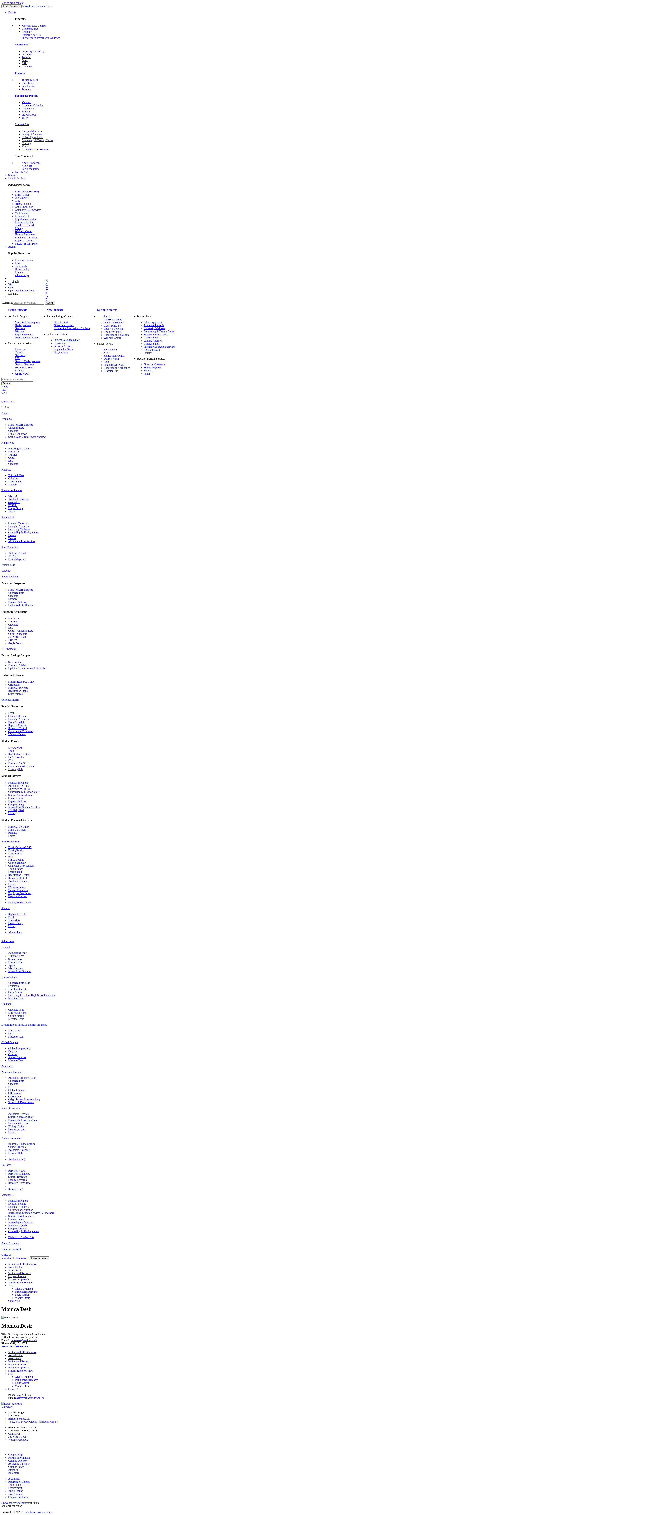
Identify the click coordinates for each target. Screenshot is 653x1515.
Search (6, 383)
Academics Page (17, 1159)
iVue (17, 200)
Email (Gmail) (22, 194)
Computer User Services (28, 209)
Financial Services (63, 346)
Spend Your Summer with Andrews (41, 37)
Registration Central (25, 219)
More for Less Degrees (34, 25)
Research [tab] (6, 1164)
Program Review (17, 1276)
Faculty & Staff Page (26, 243)
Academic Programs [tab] (12, 1072)
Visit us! (26, 102)
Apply (15, 281)
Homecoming (22, 269)
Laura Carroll (22, 1294)
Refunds (148, 370)
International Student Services (159, 346)
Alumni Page (22, 275)
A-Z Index (14, 1478)
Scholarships (28, 86)
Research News (16, 1170)
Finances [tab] (6, 469)
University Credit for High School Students (31, 995)
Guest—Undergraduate (27, 361)
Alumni (12, 246)
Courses (12, 1054)
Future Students (17, 309)
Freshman (27, 54)
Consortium (14, 1096)
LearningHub (22, 216)
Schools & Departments (21, 1102)
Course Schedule (24, 206)
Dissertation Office (18, 1123)
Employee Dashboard (26, 237)
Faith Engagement (153, 322)
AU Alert (27, 165)
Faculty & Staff (16, 178)
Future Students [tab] (9, 576)
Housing (26, 143)
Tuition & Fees (30, 79)
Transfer (26, 57)
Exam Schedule (112, 325)
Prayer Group (29, 114)
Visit (10, 284)
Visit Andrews (15, 1494)
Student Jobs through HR (21, 1215)
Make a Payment (153, 367)
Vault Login (14, 1484)
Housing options (17, 1203)
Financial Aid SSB (114, 364)
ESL (24, 63)
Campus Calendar (17, 1228)
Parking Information (19, 1457)
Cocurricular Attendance (117, 367)
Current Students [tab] (10, 699)
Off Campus (14, 1093)
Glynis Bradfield (24, 1288)
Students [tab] (6, 570)
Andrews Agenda (31, 162)
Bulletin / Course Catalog (21, 1143)
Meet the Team (16, 998)
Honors (26, 146)
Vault (106, 352)
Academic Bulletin (25, 225)
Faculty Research (17, 1179)
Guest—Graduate (24, 364)
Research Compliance (20, 1182)
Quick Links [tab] (8, 401)
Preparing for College (33, 51)
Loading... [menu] (13, 293)
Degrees (12, 1051)
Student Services (17, 1057)
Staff (10, 1285)
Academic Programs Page (22, 1077)
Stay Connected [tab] (9, 547)
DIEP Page (14, 1030)
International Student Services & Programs (31, 1212)
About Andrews (10, 1243)
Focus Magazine (30, 168)
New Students (55, 309)
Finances (20, 73)
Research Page (16, 1189)
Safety (25, 117)
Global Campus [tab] (9, 1042)
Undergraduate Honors (27, 337)
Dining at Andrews (32, 134)
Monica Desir (22, 1297)
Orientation (60, 343)
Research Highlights (19, 1173)
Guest (25, 60)
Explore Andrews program (22, 1120)
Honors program (17, 1129)
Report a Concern (24, 240)
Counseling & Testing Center (37, 140)
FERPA (26, 111)
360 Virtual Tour (24, 367)
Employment (15, 1487)
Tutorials (26, 89)
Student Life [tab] (8, 517)
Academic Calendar (32, 105)
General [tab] (5, 947)
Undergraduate (30, 28)
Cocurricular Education (116, 334)
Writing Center (16, 1126)
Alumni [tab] (5, 908)
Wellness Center (23, 231)
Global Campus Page (19, 1048)
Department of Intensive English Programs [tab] (24, 1024)
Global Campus (16, 1090)
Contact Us (14, 1300)
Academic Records (154, 325)
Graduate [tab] (6, 1003)
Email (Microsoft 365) (27, 191)
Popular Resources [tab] (11, 1138)
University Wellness (32, 137)
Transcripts (21, 266)
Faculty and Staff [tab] (10, 841)
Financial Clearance (154, 364)
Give (10, 287)
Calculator (27, 83)
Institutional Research (19, 1273)
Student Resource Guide (67, 339)
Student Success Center (156, 334)
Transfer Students (17, 988)
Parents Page (22, 172)
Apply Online (15, 1490)
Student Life (22, 124)
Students (12, 175)
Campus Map (15, 1454)
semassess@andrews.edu (24, 1340)
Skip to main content (12, 2)
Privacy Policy (44, 1512)
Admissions (21, 44)
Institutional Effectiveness (22, 1264)
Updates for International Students (72, 328)
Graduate (27, 31)
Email (18, 263)
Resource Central (24, 222)
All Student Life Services (35, 149)
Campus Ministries (32, 131)
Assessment (14, 1270)
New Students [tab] (8, 648)
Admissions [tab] (7, 442)
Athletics (13, 1469)
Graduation (28, 108)
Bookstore (13, 1472)
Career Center (151, 337)
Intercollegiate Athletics (20, 1222)
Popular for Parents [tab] (11, 490)
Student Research (17, 1176)
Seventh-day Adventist (15, 1502)
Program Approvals (18, 1279)
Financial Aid (15, 962)
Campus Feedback (18, 1497)
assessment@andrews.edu (30, 1397)
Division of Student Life (21, 1237)
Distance (19, 331)
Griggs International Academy (24, 1099)
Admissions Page (17, 952)
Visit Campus (15, 968)
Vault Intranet (22, 213)
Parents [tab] (5, 413)
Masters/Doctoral (17, 1012)
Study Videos (61, 352)
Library (19, 228)
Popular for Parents (26, 95)
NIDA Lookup (23, 203)
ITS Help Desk (152, 349)
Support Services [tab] (10, 1108)
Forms (147, 373)
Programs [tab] (6, 418)
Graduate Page (16, 1009)
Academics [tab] (7, 1066)
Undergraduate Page (19, 982)
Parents (12, 12)
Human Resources (25, 234)
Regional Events (24, 259)
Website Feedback (18, 1439)
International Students (19, 971)
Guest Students (16, 992)
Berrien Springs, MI (19, 1418)
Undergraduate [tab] (9, 977)
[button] (33, 290)
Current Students (107, 309)
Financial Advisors (64, 325)
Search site (7, 302)
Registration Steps (63, 349)
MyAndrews (22, 197)
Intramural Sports (17, 1225)
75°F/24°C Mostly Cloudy (23, 1421)
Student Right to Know (20, 1282)
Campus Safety (152, 343)
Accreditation (15, 1267)
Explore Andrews (31, 34)
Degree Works (111, 358)
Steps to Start (61, 322)
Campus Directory (18, 1460)
